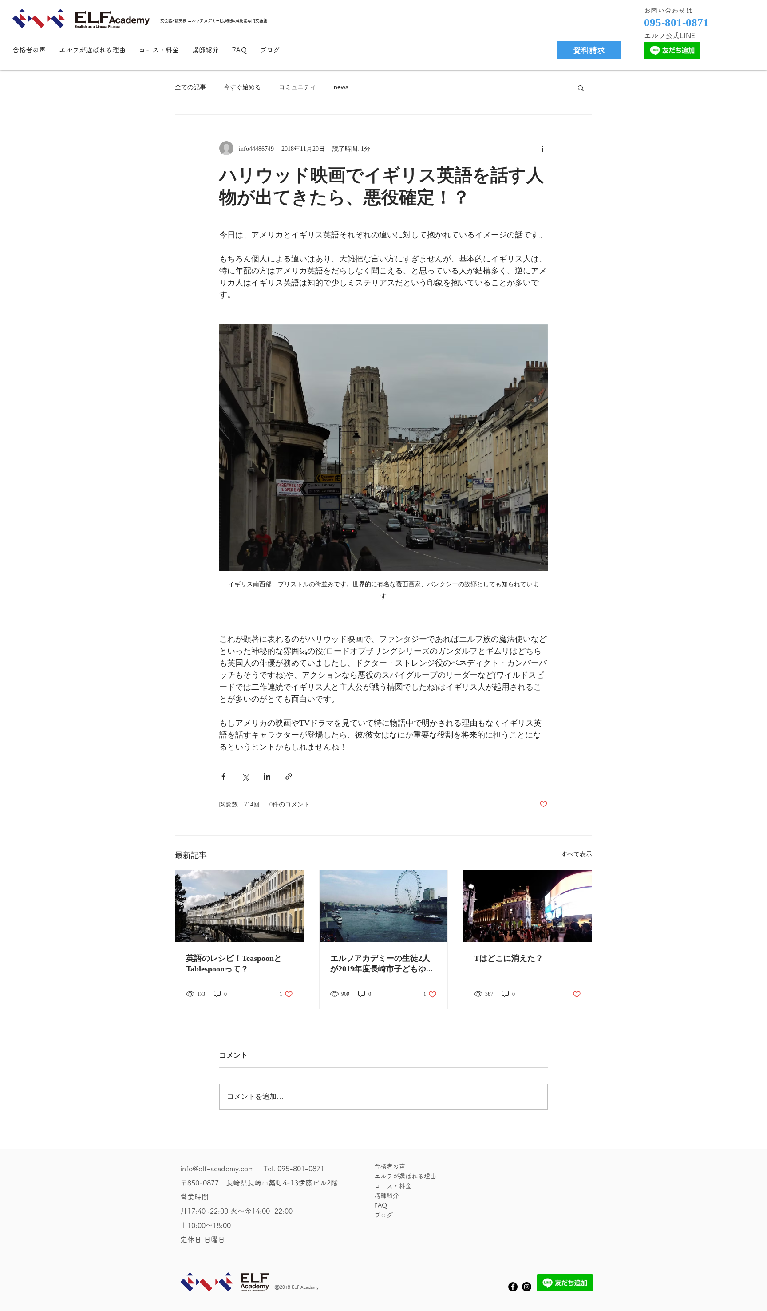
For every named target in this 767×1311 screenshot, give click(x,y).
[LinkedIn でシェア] (267, 776)
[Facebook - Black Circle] (513, 1286)
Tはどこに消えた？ (508, 958)
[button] (581, 87)
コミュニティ (297, 87)
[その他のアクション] (542, 148)
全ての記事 (190, 87)
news (341, 87)
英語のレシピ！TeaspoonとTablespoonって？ (234, 963)
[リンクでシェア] (289, 776)
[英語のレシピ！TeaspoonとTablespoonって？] (239, 906)
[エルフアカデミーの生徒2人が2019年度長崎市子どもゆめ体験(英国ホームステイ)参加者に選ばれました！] (384, 906)
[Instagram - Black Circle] (526, 1286)
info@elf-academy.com (217, 1168)
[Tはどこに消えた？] (527, 906)
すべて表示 (576, 854)
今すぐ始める (242, 87)
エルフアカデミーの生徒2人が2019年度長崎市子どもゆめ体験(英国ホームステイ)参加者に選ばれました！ (382, 964)
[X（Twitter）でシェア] (245, 776)
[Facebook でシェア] (223, 776)
